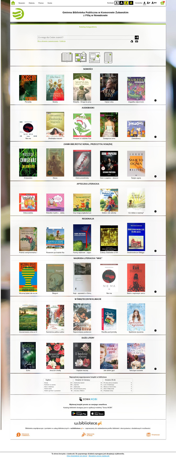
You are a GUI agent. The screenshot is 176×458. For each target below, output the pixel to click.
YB (126, 3)
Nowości (22, 3)
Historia (31, 3)
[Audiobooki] (94, 63)
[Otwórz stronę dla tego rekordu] (28, 88)
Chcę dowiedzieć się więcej (77, 456)
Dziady (46, 382)
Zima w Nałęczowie (109, 388)
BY (131, 3)
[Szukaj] (137, 37)
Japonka (76, 384)
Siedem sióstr (48, 388)
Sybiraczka (77, 386)
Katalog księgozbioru (88, 27)
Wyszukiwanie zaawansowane (47, 41)
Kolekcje (62, 41)
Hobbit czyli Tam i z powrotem (52, 390)
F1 (149, 3)
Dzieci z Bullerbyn (49, 386)
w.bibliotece (76, 428)
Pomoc (41, 3)
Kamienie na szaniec (50, 384)
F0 (144, 3)
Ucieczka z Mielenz (79, 390)
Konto (50, 3)
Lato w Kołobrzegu (109, 384)
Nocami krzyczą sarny (80, 388)
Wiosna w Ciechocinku (110, 386)
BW (121, 3)
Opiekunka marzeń (79, 382)
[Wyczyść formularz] (132, 41)
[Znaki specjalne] (137, 41)
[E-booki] (108, 63)
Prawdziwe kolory (108, 390)
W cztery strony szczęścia (111, 382)
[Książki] (67, 63)
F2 (154, 3)
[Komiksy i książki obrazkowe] (81, 63)
